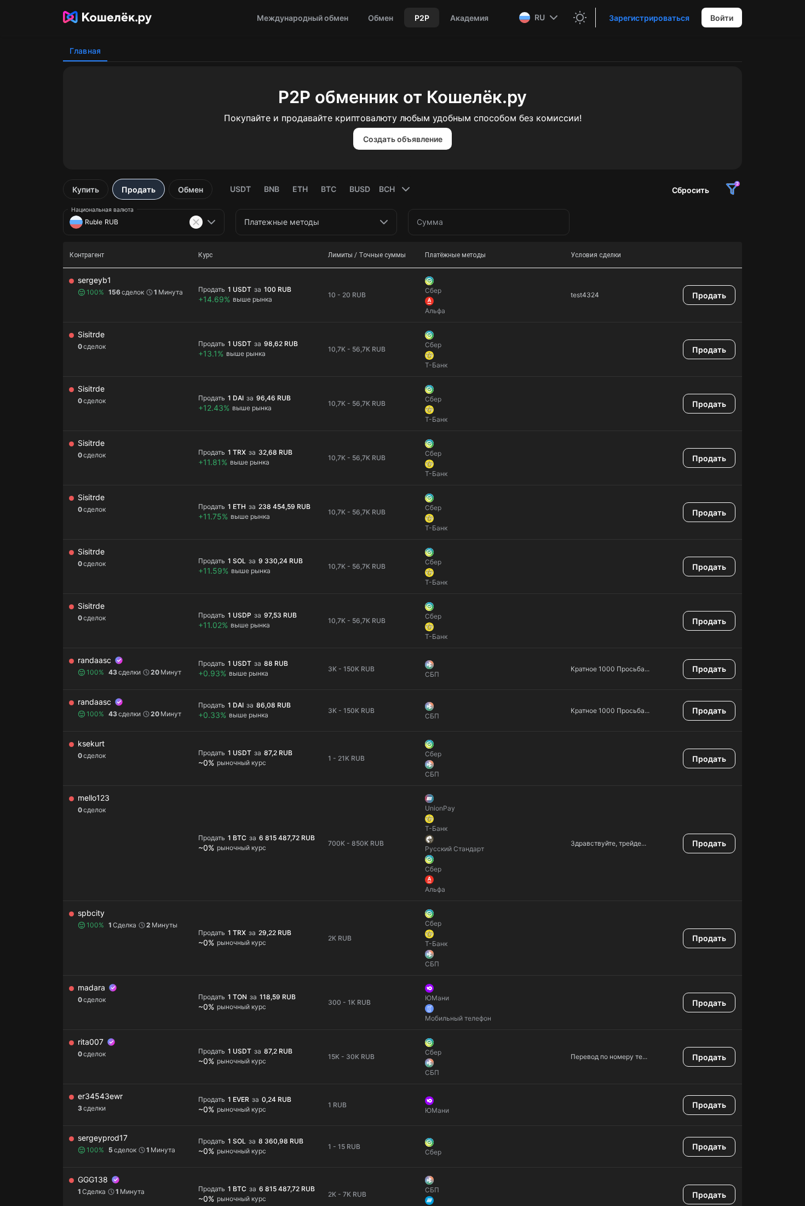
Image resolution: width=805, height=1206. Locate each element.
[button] (539, 17)
